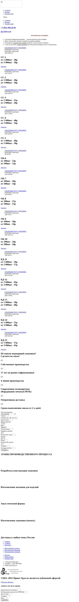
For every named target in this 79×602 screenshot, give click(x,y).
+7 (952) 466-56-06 (8, 28)
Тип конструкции (6, 412)
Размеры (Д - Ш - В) (7, 418)
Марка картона (6, 422)
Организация (5, 429)
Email (3, 440)
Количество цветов (7, 442)
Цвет (2, 425)
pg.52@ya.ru (6, 31)
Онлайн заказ (9, 14)
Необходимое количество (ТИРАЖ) (12, 592)
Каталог (7, 12)
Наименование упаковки (9, 590)
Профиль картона (6, 431)
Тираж (3, 416)
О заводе (7, 10)
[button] (39, 17)
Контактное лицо (7, 435)
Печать (3, 436)
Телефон (4, 446)
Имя (2, 598)
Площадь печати (6, 448)
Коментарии (5, 420)
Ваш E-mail (4, 594)
